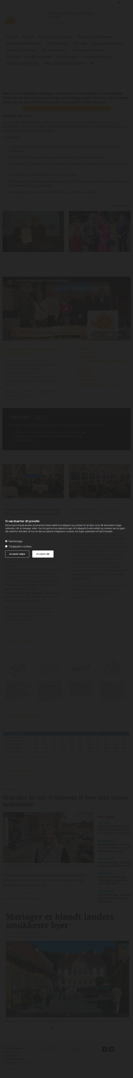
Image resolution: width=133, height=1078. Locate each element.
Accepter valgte (17, 554)
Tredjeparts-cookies (20, 546)
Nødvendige (15, 541)
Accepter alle (42, 554)
